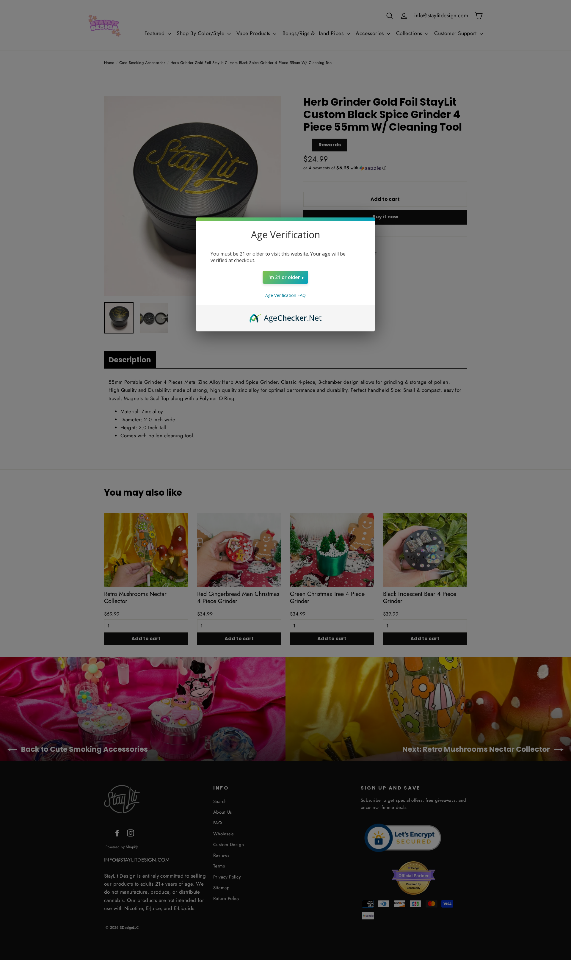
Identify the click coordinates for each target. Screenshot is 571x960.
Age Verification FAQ (285, 295)
